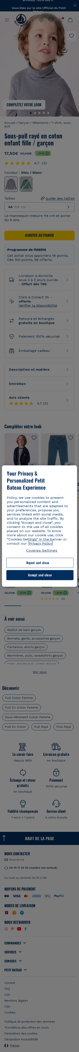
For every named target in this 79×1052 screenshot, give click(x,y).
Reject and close (37, 563)
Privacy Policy (40, 543)
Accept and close (40, 575)
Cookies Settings (41, 550)
